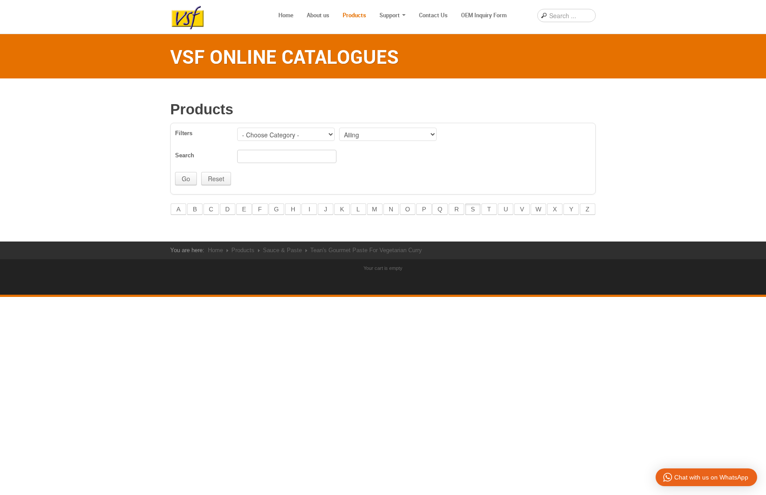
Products (354, 15)
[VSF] (188, 15)
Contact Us (433, 15)
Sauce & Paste (282, 250)
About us (318, 15)
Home (285, 15)
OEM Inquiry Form (484, 15)
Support (389, 15)
